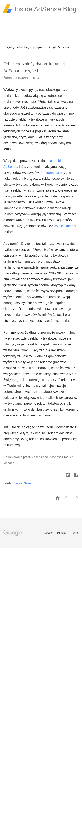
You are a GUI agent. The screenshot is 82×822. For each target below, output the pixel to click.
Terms (75, 532)
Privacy (62, 532)
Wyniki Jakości (65, 226)
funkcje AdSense (22, 483)
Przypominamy (51, 172)
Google (48, 532)
